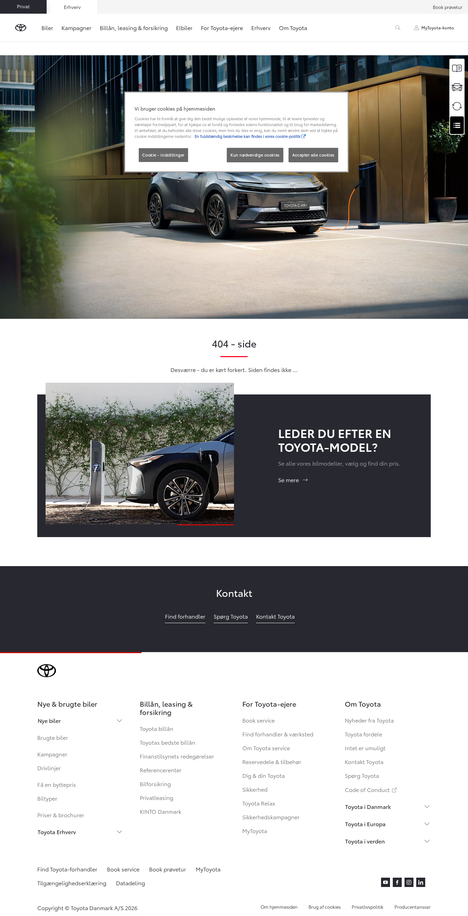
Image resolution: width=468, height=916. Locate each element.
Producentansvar (412, 907)
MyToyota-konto (437, 27)
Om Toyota (293, 27)
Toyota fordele (363, 734)
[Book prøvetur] (457, 87)
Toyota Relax (258, 803)
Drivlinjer (49, 768)
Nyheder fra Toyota (369, 720)
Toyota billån (156, 728)
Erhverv (261, 27)
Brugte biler (52, 737)
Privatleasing (156, 797)
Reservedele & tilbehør (271, 761)
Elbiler (184, 27)
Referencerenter (161, 770)
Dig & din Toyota (263, 775)
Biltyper (47, 798)
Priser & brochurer (60, 815)
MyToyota (254, 830)
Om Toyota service (266, 748)
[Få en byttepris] (457, 106)
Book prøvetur (447, 7)
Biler (47, 27)
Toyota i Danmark (368, 806)
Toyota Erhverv (57, 832)
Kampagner (76, 27)
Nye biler (49, 720)
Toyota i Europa (365, 824)
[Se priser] (457, 68)
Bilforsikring (155, 784)
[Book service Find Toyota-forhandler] (457, 125)
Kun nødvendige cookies (255, 155)
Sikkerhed (254, 789)
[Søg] (398, 27)
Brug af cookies (325, 907)
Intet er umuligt (365, 748)
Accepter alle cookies (313, 155)
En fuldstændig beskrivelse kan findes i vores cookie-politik (248, 136)
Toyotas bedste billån (167, 742)
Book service (258, 720)
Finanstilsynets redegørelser (177, 756)
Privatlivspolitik (367, 907)
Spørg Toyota (362, 775)
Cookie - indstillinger (163, 155)
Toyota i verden (365, 841)
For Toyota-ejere (222, 27)
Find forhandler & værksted (277, 734)
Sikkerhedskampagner (271, 817)
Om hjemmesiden (279, 907)
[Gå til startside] (21, 28)
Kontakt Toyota (364, 761)
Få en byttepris (56, 784)
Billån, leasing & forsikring (134, 27)
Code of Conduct (371, 789)
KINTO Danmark (160, 811)
